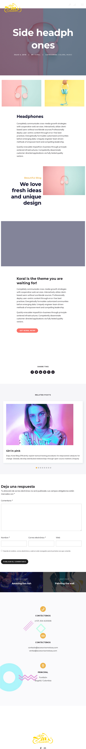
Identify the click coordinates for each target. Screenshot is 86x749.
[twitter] (37, 372)
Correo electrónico (37, 537)
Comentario (7, 500)
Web (58, 537)
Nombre (5, 537)
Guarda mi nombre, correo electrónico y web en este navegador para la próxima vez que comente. (37, 551)
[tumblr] (49, 372)
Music (69, 55)
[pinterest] (45, 372)
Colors (61, 55)
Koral (37, 55)
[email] (53, 372)
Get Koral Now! (27, 331)
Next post (64, 579)
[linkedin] (41, 372)
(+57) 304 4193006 (43, 621)
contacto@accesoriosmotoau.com (43, 647)
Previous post (21, 579)
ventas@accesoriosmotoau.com (43, 650)
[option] (21, 93)
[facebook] (33, 372)
